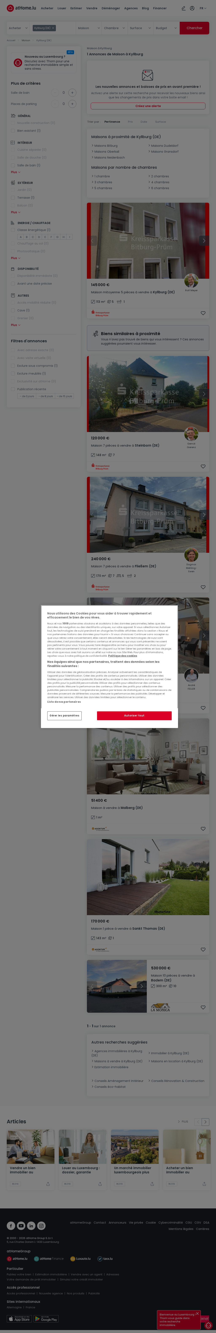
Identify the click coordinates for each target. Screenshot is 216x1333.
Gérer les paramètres (64, 715)
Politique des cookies (122, 656)
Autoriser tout (134, 715)
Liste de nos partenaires (64, 701)
